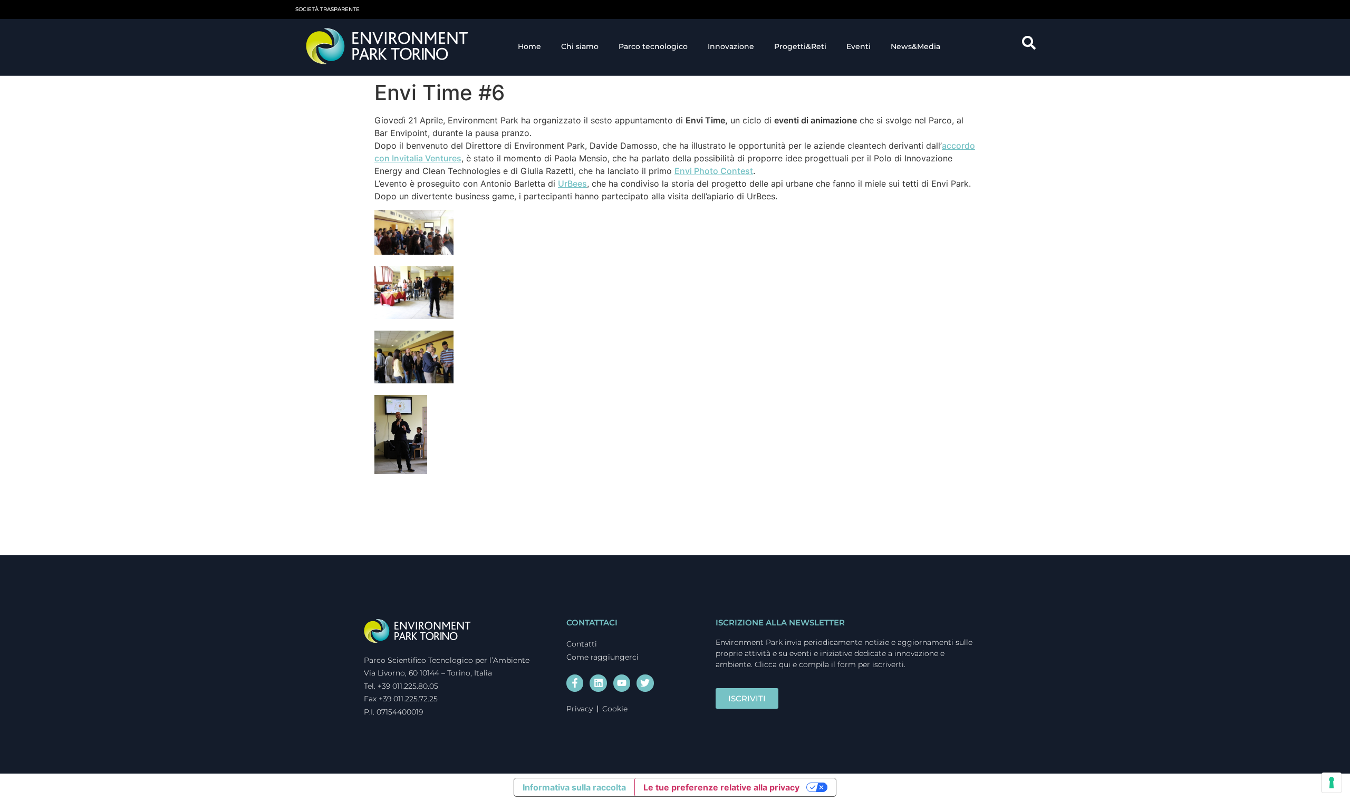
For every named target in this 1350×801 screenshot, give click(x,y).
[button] (1032, 46)
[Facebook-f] (574, 682)
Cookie (615, 708)
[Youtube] (621, 682)
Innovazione (731, 46)
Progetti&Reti (800, 46)
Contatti (581, 644)
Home (529, 46)
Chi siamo (580, 46)
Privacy (579, 708)
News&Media (915, 46)
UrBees (572, 183)
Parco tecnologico (653, 46)
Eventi (858, 46)
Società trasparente (327, 9)
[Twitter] (645, 682)
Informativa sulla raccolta (574, 787)
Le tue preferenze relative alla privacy (721, 787)
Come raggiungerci (602, 657)
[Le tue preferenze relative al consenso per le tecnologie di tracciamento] (1332, 783)
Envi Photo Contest (713, 171)
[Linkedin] (598, 682)
